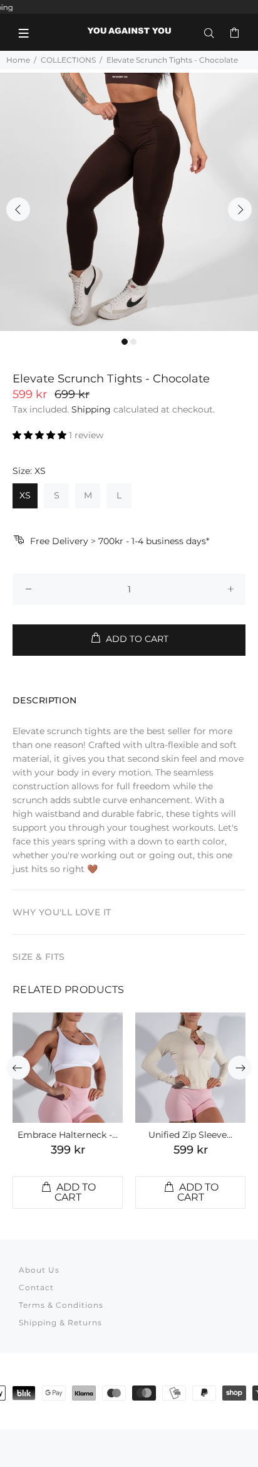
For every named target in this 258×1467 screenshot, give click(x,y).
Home (18, 60)
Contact (36, 1287)
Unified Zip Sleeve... (190, 1134)
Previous (18, 209)
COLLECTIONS (68, 60)
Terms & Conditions (61, 1305)
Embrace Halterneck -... (68, 1134)
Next (240, 209)
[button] (41, 435)
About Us (39, 1270)
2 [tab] (133, 342)
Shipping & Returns (60, 1322)
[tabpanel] (129, 202)
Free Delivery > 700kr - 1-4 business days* (119, 541)
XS (25, 495)
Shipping (91, 409)
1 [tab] (124, 342)
